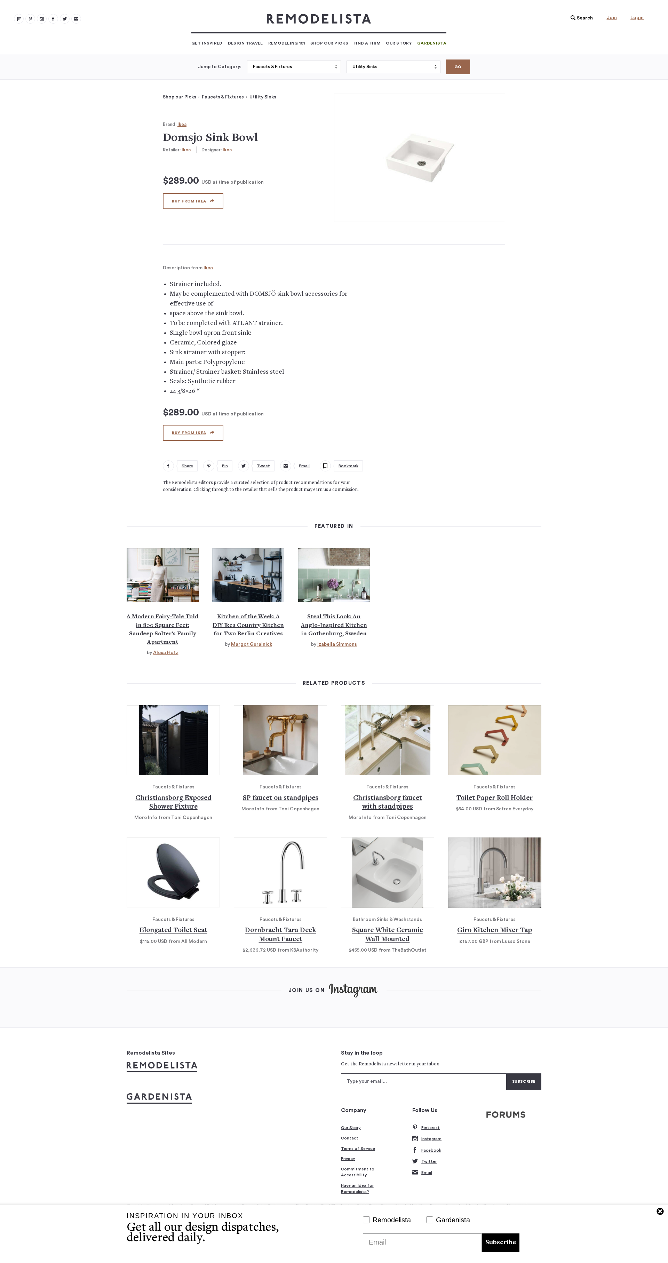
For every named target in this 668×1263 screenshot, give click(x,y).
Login (637, 17)
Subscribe (500, 1242)
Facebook (431, 1150)
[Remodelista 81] (42, 19)
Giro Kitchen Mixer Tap (494, 930)
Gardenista (431, 43)
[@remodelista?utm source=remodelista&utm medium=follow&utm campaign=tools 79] (19, 19)
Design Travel (245, 43)
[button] (580, 18)
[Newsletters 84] (76, 19)
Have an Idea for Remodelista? (357, 1188)
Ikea (181, 124)
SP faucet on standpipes (280, 798)
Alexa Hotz (165, 652)
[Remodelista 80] (30, 19)
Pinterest (430, 1128)
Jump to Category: (219, 66)
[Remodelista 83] (65, 19)
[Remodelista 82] (53, 19)
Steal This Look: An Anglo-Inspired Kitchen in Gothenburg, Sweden (334, 625)
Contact (349, 1138)
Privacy (348, 1159)
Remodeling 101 (286, 43)
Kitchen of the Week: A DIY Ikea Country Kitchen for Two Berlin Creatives (248, 625)
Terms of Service (358, 1148)
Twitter (429, 1161)
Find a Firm (367, 43)
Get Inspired (207, 43)
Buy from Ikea (189, 201)
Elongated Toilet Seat (173, 930)
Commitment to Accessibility (357, 1172)
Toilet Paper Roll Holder (494, 798)
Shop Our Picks (329, 43)
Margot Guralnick (251, 644)
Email (426, 1172)
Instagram (431, 1139)
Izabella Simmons (337, 644)
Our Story (399, 43)
